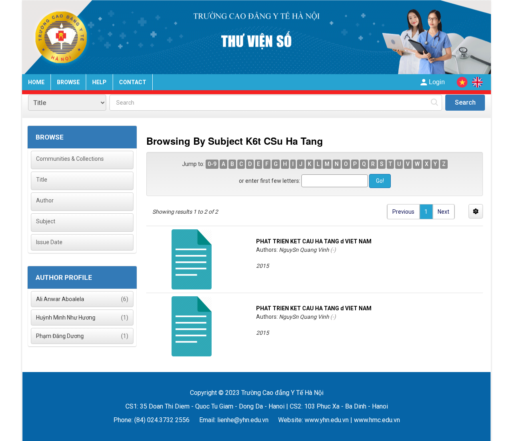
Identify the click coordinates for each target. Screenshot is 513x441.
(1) (82, 317)
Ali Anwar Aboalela (60, 299)
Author (45, 200)
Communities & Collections (70, 159)
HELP (99, 82)
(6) (82, 299)
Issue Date (49, 242)
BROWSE (68, 82)
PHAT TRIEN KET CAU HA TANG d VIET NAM (314, 241)
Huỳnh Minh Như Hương (65, 317)
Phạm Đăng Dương (60, 336)
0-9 (212, 164)
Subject (45, 221)
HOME (36, 82)
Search (465, 102)
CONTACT (132, 82)
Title (41, 179)
